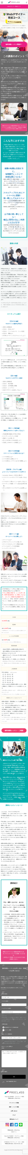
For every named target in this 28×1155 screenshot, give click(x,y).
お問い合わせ (14, 1111)
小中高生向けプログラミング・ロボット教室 (14, 1142)
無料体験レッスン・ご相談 (14, 730)
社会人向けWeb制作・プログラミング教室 (14, 1136)
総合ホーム (14, 1131)
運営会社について (14, 1119)
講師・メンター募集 (14, 1107)
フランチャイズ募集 (14, 1102)
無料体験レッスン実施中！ (14, 44)
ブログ (14, 1115)
